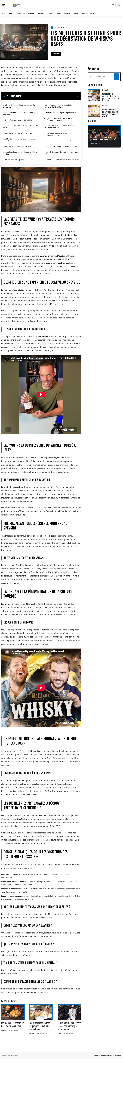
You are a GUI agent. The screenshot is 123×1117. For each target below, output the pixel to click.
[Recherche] (113, 5)
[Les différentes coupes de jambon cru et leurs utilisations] (41, 1012)
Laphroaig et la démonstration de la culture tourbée (20, 153)
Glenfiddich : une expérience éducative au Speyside (19, 113)
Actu (59, 1034)
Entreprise (105, 90)
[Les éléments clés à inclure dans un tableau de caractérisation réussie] (94, 111)
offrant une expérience (9, 78)
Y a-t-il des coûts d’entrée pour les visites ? (62, 153)
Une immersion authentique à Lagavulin (21, 133)
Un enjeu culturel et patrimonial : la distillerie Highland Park (57, 106)
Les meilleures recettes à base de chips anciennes (12, 1025)
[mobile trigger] (4, 5)
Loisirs (56, 54)
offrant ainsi (35, 318)
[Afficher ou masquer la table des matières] (49, 96)
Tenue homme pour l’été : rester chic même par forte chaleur (69, 1026)
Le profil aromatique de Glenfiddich (19, 120)
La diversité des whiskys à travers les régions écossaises (20, 106)
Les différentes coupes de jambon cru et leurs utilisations (39, 1026)
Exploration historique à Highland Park (61, 112)
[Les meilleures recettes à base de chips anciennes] (12, 1012)
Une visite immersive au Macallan (18, 146)
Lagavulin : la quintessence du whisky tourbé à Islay (20, 127)
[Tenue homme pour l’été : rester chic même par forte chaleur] (69, 1012)
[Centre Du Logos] (17, 5)
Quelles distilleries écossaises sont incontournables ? (59, 134)
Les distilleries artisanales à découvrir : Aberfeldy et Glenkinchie (58, 119)
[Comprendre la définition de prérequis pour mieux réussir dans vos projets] (94, 95)
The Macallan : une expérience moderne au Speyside (19, 140)
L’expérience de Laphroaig (15, 160)
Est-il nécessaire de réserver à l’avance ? (61, 141)
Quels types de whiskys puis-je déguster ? (62, 146)
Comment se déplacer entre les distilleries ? (62, 161)
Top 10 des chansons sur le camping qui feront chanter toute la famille (103, 138)
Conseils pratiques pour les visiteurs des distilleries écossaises (59, 127)
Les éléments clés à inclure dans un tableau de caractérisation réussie (111, 113)
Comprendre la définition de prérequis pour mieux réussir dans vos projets (111, 97)
